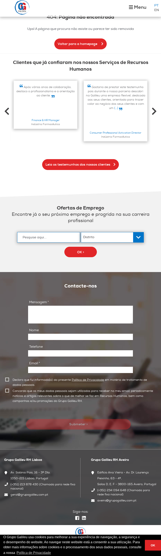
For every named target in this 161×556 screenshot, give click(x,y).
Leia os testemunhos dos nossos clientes (77, 164)
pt (156, 5)
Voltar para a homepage (78, 44)
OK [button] (153, 545)
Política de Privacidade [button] (34, 553)
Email (34, 363)
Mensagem (39, 302)
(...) (115, 108)
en (156, 10)
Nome (34, 330)
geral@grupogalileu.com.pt (29, 494)
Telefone (36, 346)
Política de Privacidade (88, 380)
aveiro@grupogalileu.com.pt (116, 500)
